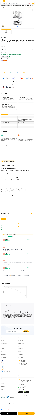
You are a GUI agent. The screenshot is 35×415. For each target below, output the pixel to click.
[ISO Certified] (10, 397)
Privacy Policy (11, 407)
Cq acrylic (3, 7)
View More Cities (4, 391)
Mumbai (2, 378)
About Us (2, 340)
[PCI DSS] (3, 397)
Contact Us (20, 407)
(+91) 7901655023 (22, 384)
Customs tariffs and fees (5, 349)
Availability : (3, 49)
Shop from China (4, 403)
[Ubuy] (3, 1)
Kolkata (2, 383)
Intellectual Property (4, 345)
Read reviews (30, 236)
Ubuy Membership (4, 354)
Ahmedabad (3, 388)
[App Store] (21, 392)
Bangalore (3, 381)
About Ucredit (20, 348)
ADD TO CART (9, 413)
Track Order (3, 348)
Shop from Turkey (11, 403)
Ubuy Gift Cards (20, 349)
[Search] (33, 3)
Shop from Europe (17, 403)
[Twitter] (7, 409)
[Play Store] (26, 392)
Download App (20, 340)
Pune (2, 389)
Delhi (2, 380)
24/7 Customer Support (25, 379)
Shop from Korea (30, 401)
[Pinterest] (9, 409)
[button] (28, 1)
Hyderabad (3, 386)
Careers (19, 351)
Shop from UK (10, 401)
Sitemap (2, 346)
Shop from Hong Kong (23, 401)
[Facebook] (2, 409)
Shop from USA (4, 401)
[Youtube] (6, 409)
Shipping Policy (3, 351)
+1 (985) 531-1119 (21, 387)
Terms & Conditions (5, 407)
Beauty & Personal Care (8, 5)
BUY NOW (26, 413)
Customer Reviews (21, 343)
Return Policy (20, 345)
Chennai (2, 384)
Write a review (4, 219)
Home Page (3, 5)
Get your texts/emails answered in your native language (26, 381)
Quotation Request (4, 343)
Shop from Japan (15, 401)
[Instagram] (4, 409)
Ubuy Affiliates (20, 354)
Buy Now (13, 84)
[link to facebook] (17, 26)
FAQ (18, 346)
